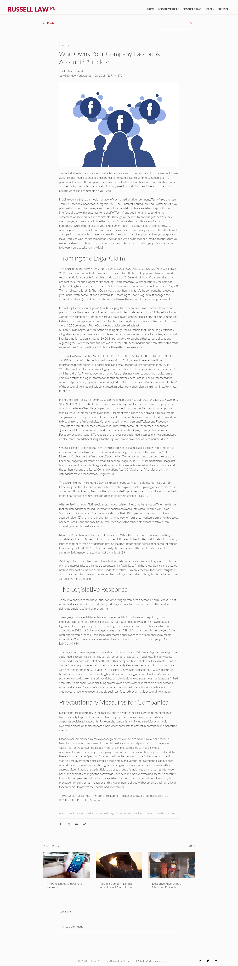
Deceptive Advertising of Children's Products (167, 885)
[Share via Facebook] (60, 823)
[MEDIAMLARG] (216, 960)
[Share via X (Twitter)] (68, 823)
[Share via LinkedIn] (76, 823)
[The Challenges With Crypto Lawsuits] (66, 865)
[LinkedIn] (200, 960)
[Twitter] (208, 960)
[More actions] (177, 45)
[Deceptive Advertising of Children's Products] (171, 865)
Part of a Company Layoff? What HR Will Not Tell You (116, 885)
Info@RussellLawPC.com (118, 961)
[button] (191, 23)
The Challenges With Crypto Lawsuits (64, 885)
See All (192, 845)
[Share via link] (84, 823)
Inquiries (159, 961)
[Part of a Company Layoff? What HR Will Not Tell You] (119, 865)
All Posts (49, 23)
